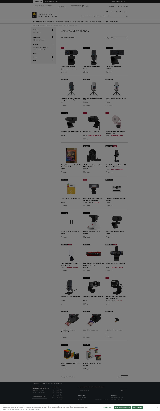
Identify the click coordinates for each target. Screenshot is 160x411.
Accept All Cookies (137, 407)
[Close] (157, 407)
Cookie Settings (107, 407)
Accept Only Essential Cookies (122, 407)
